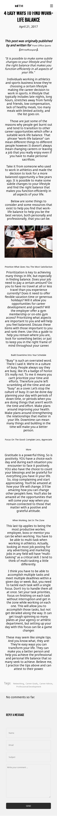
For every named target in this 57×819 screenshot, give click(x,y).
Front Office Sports (41, 45)
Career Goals (32, 683)
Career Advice (46, 683)
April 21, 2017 (28, 27)
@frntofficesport (28, 49)
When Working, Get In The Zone (28, 520)
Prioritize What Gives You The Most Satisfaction (28, 266)
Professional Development (28, 686)
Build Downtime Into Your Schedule (28, 355)
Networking (18, 683)
